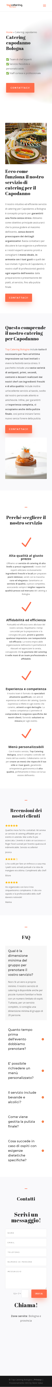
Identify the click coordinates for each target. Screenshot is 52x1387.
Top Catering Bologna (17, 349)
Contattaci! (20, 87)
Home (9, 32)
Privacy (38, 1379)
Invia (39, 1293)
